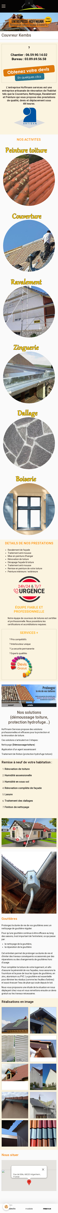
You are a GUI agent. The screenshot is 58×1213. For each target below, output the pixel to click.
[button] (29, 1182)
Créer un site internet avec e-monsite (29, 1195)
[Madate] (29, 1208)
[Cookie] (6, 1206)
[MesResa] (47, 1208)
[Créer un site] (11, 1208)
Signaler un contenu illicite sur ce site (29, 1200)
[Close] (43, 1169)
